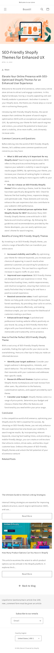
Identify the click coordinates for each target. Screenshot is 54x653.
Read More (27, 516)
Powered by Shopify (32, 648)
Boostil (22, 648)
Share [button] (7, 70)
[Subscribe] (40, 621)
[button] (5, 9)
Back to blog (29, 585)
